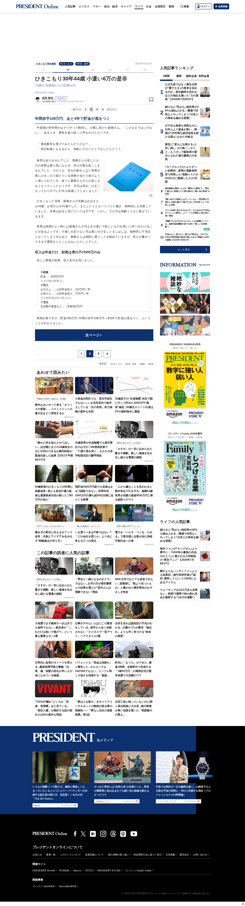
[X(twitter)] (83, 833)
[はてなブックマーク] (93, 834)
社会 (149, 6)
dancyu (77, 870)
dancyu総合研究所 (67, 886)
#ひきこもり (66, 64)
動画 (171, 6)
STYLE (89, 870)
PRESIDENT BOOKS (108, 870)
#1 (43, 69)
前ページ (77, 109)
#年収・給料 (82, 64)
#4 (110, 69)
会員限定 (160, 6)
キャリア (126, 6)
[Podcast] (123, 834)
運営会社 (184, 854)
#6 (145, 69)
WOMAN (64, 870)
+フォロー (61, 98)
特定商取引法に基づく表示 (148, 854)
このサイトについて (70, 854)
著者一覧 (51, 854)
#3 (92, 69)
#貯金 (150, 364)
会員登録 (223, 6)
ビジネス (84, 6)
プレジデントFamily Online (138, 870)
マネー (97, 6)
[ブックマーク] (151, 100)
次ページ (111, 109)
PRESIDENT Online (44, 92)
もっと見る (184, 249)
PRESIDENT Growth (43, 870)
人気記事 (70, 6)
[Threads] (113, 834)
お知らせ (37, 854)
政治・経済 (111, 6)
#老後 (142, 364)
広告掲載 (170, 854)
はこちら (185, 423)
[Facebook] (75, 833)
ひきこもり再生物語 (46, 64)
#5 (127, 69)
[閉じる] (243, 904)
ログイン (205, 6)
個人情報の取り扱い (118, 854)
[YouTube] (133, 833)
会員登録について (94, 854)
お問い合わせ (200, 854)
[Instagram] (103, 834)
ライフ (139, 6)
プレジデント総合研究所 (43, 886)
